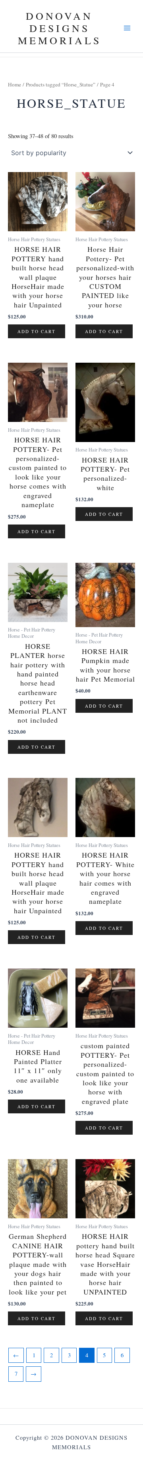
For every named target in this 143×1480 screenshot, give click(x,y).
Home (14, 84)
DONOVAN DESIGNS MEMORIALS (59, 28)
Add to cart (36, 331)
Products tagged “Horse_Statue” (60, 84)
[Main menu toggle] (127, 28)
